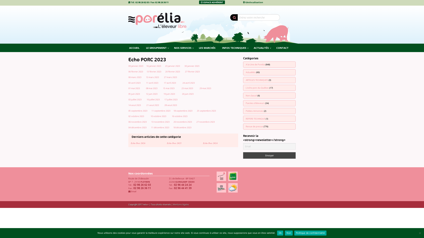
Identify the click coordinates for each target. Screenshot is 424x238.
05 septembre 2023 (137, 110)
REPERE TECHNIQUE (255, 118)
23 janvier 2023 (173, 65)
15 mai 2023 (169, 88)
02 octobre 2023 (136, 116)
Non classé (251, 95)
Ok (280, 233)
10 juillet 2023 (153, 99)
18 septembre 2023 (182, 110)
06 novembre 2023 (137, 121)
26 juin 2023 (188, 93)
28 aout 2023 (170, 105)
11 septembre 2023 (160, 110)
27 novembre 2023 (205, 121)
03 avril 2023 (134, 82)
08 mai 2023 (152, 88)
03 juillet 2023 (135, 99)
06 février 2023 (135, 71)
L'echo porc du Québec (257, 87)
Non (289, 233)
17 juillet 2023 (171, 99)
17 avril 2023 (170, 82)
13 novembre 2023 (160, 121)
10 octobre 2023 (158, 116)
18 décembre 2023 (182, 127)
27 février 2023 (192, 71)
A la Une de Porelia (255, 64)
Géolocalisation (254, 2)
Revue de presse (254, 126)
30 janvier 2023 (192, 65)
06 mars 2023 (134, 77)
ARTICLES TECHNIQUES (257, 80)
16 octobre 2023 (179, 116)
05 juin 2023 (134, 93)
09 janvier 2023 (135, 65)
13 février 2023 (154, 71)
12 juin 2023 (152, 93)
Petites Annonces (254, 110)
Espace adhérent (213, 2)
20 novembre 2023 (182, 121)
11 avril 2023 (152, 82)
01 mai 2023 (134, 88)
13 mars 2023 (152, 77)
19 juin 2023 (169, 93)
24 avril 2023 (189, 82)
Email (133, 191)
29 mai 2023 (205, 88)
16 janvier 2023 (153, 65)
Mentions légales (181, 204)
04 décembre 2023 (137, 127)
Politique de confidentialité (310, 233)
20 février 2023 (172, 71)
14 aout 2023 (134, 105)
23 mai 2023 (187, 88)
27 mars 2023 (170, 77)
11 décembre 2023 (160, 127)
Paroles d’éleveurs (255, 103)
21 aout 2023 (152, 105)
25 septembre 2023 (206, 110)
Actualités (251, 72)
